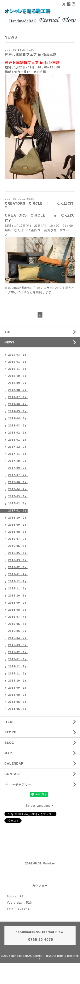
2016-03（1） (18, 560)
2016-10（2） (18, 517)
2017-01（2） (18, 510)
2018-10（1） (18, 376)
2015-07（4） (18, 616)
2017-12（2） (18, 446)
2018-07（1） (18, 397)
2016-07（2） (18, 538)
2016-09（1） (18, 524)
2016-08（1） (18, 531)
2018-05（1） (18, 411)
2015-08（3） (18, 609)
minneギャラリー (18, 784)
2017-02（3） (18, 503)
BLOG (9, 742)
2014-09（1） (18, 687)
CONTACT (12, 774)
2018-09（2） (18, 383)
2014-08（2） (18, 694)
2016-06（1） (18, 546)
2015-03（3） (18, 645)
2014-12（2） (18, 666)
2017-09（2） (18, 468)
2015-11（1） (18, 588)
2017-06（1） (18, 482)
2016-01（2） (18, 574)
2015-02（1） (18, 652)
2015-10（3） (18, 595)
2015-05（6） (18, 631)
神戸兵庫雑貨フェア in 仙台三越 (31, 54)
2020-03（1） (18, 354)
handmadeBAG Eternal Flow (31, 955)
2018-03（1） (18, 425)
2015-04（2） (18, 638)
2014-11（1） (18, 673)
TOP (8, 332)
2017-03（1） (18, 496)
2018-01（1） (18, 439)
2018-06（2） (18, 404)
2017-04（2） (18, 489)
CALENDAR (14, 763)
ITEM (8, 722)
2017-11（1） (18, 453)
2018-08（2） (18, 390)
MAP (8, 753)
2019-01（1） (18, 361)
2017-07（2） (18, 475)
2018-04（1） (18, 418)
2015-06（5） (18, 624)
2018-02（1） (18, 432)
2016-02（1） (18, 567)
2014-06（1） (18, 701)
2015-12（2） (18, 581)
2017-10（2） (18, 461)
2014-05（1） (18, 709)
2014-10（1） (18, 680)
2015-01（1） (18, 659)
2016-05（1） (18, 553)
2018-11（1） (18, 368)
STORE (10, 732)
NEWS (9, 342)
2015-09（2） (18, 602)
